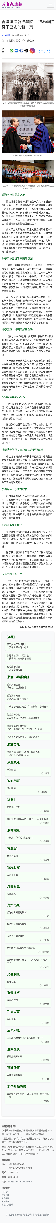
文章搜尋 (5, 1198)
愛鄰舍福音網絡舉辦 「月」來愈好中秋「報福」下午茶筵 (24, 727)
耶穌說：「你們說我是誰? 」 (20, 838)
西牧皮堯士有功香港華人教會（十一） (25, 1038)
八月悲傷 (11, 1019)
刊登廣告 (5, 1192)
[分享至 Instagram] (32, 51)
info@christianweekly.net (20, 1182)
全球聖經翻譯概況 (15, 1075)
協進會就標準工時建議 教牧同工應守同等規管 (19, 657)
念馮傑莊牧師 (13, 807)
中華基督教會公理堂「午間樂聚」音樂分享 (27, 707)
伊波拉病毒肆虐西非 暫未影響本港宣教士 (18, 646)
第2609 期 (6, 35)
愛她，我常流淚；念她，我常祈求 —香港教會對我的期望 (23, 753)
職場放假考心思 (14, 1056)
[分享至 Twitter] (26, 50)
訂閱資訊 (5, 1195)
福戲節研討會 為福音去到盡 (14, 668)
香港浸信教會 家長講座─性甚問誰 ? (17, 697)
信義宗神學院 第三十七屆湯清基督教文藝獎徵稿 (23, 716)
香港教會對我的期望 (17, 912)
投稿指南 (5, 1201)
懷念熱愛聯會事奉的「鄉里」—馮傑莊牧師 (27, 819)
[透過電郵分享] (16, 50)
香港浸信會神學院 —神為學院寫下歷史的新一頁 (28, 1095)
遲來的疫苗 (12, 1000)
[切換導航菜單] (50, 5)
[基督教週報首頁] (12, 4)
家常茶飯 (11, 769)
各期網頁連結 (7, 1205)
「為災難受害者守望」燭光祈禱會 (23, 737)
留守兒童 (11, 982)
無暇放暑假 (12, 856)
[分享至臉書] (21, 50)
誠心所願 (11, 788)
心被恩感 (11, 894)
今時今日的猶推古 (15, 936)
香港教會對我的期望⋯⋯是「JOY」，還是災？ (27, 961)
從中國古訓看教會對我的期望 (21, 948)
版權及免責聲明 (42, 1215)
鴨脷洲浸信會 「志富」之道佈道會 (17, 686)
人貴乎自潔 (12, 875)
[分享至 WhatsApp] (11, 50)
